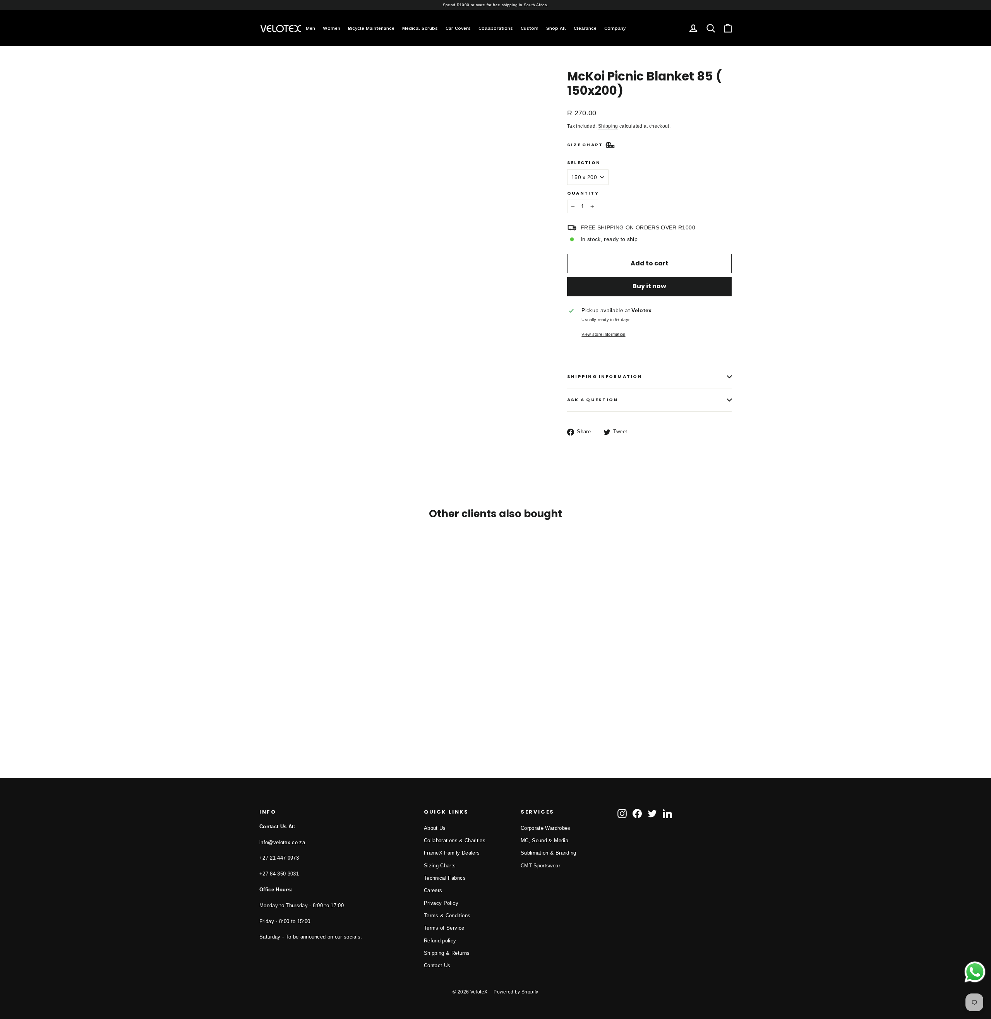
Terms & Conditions (447, 915)
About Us (435, 828)
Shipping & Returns (447, 953)
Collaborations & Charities (454, 840)
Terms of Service (444, 928)
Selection (583, 162)
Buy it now (649, 286)
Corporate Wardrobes (546, 828)
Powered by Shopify (516, 992)
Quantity (583, 193)
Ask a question (592, 400)
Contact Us (437, 965)
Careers (433, 890)
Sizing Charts (440, 866)
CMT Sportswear (540, 866)
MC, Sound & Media (544, 840)
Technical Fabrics (445, 878)
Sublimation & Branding (548, 853)
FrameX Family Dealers (452, 853)
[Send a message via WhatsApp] (975, 972)
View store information (603, 334)
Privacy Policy (441, 903)
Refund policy (440, 941)
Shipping (608, 126)
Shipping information (604, 376)
